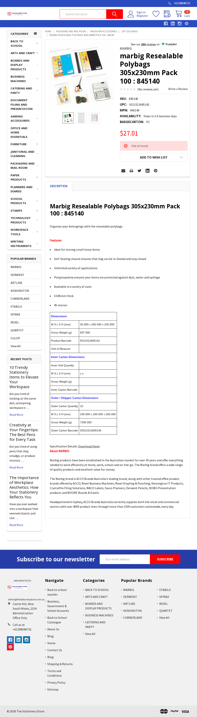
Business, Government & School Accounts (58, 606)
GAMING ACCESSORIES (20, 118)
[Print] (131, 170)
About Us (53, 629)
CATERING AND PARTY (21, 90)
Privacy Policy (56, 682)
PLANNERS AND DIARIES (22, 189)
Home (51, 643)
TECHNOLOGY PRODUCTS (21, 220)
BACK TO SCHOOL (17, 43)
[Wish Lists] (158, 14)
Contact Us (54, 650)
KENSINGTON (20, 291)
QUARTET (17, 330)
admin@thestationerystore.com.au (26, 599)
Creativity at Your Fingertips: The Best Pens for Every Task (23, 432)
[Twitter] (139, 170)
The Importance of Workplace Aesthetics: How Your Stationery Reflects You (24, 487)
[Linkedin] (147, 170)
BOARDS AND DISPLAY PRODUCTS (20, 65)
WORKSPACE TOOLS (19, 232)
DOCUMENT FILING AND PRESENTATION (22, 104)
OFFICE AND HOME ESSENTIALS (19, 132)
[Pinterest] (155, 170)
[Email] (123, 170)
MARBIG (16, 267)
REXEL (15, 322)
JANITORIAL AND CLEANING (22, 154)
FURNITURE (19, 144)
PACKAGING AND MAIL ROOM (23, 165)
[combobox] (91, 14)
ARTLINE (17, 283)
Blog (50, 636)
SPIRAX (15, 314)
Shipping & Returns (60, 664)
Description (58, 186)
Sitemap (52, 689)
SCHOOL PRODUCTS (18, 201)
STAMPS (16, 210)
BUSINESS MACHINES (18, 79)
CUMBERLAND (20, 298)
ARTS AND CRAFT (23, 53)
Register (142, 15)
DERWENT (17, 275)
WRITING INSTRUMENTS (21, 243)
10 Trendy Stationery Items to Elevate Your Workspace (23, 377)
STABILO (16, 306)
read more (16, 415)
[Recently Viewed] (169, 14)
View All (16, 346)
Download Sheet (89, 446)
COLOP (15, 338)
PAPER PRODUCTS (18, 177)
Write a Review (178, 89)
